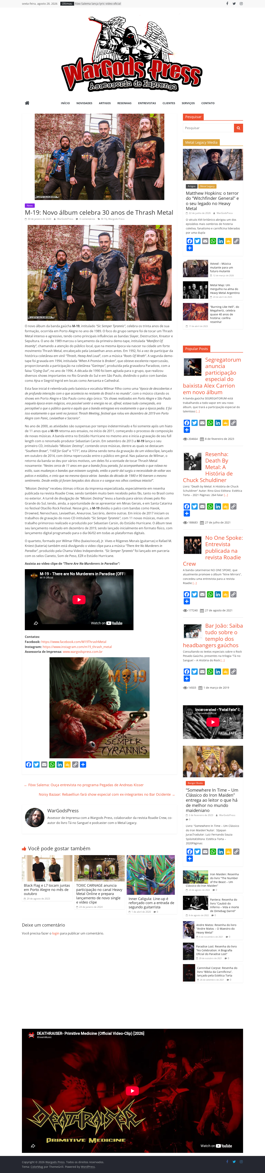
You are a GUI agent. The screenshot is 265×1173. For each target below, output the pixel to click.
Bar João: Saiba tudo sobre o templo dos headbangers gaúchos (213, 635)
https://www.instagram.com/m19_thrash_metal (77, 647)
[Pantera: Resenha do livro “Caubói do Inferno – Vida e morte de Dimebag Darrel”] (195, 898)
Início (65, 103)
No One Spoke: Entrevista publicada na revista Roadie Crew (213, 550)
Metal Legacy (207, 186)
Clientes (169, 103)
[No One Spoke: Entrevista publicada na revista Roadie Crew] (194, 536)
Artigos (105, 103)
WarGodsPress (65, 219)
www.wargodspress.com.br (83, 652)
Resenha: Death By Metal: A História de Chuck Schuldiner (208, 467)
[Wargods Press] (27, 103)
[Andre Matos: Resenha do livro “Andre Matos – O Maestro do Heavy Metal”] (188, 923)
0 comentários (87, 219)
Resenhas (124, 103)
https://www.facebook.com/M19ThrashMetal (73, 642)
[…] (197, 411)
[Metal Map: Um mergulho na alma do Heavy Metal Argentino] (195, 283)
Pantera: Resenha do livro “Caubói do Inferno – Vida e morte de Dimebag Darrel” (224, 905)
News (30, 205)
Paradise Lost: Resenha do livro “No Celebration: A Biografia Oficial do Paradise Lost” (216, 950)
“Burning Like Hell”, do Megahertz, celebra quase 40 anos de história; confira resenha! (224, 314)
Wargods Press (116, 219)
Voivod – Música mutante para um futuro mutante (221, 267)
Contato (208, 103)
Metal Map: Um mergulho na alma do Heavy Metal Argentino (225, 288)
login (55, 933)
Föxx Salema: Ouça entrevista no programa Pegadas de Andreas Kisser (84, 785)
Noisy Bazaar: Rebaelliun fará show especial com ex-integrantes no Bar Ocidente (107, 794)
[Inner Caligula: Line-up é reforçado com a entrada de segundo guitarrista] (151, 857)
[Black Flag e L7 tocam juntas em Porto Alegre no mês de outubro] (47, 857)
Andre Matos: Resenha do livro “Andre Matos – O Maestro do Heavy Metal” (216, 928)
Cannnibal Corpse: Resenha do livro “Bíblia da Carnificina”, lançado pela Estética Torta (217, 971)
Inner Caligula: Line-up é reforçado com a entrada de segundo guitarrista (151, 902)
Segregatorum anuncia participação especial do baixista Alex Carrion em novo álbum (212, 376)
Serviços (188, 103)
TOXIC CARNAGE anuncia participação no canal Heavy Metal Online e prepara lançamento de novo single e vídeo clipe (99, 893)
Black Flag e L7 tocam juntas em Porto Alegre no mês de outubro (47, 889)
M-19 (104, 219)
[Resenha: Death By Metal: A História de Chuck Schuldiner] (194, 453)
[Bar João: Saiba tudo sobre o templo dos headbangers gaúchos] (194, 624)
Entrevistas (147, 103)
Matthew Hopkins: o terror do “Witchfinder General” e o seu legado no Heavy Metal (212, 200)
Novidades (84, 103)
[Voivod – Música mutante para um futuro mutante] (195, 262)
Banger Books (195, 783)
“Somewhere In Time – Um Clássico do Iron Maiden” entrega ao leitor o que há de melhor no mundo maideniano (212, 800)
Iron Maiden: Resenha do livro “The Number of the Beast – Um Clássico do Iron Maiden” (212, 879)
